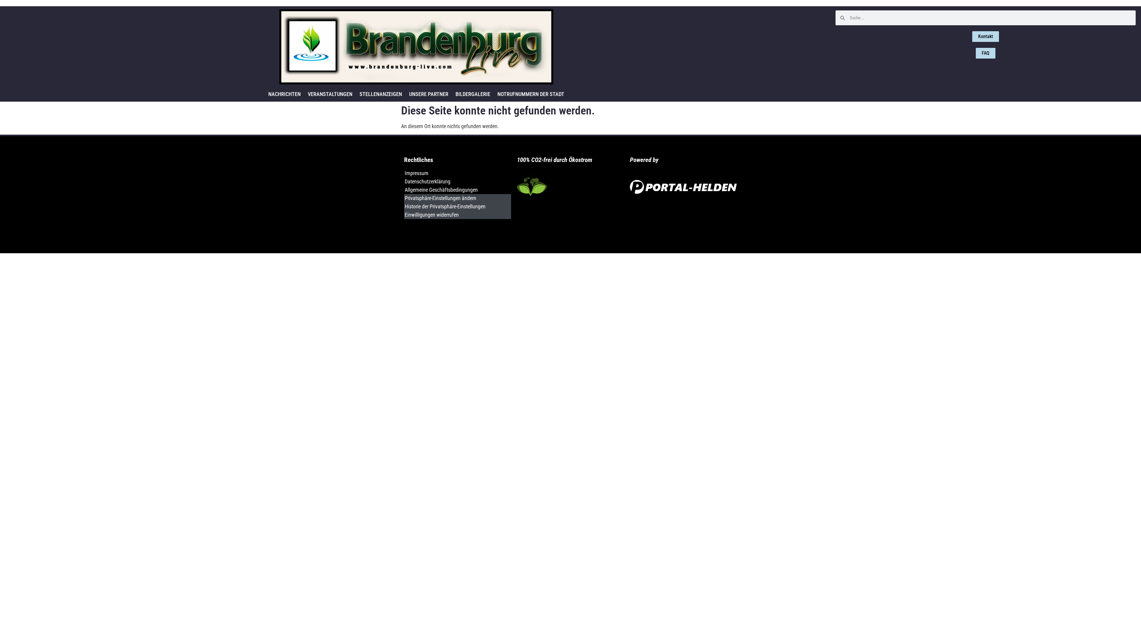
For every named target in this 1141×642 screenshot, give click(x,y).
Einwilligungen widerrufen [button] (432, 215)
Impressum (416, 173)
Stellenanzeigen (381, 94)
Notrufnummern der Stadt (530, 94)
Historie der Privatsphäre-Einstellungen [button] (445, 206)
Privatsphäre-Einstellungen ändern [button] (440, 198)
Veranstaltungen (330, 94)
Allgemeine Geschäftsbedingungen (441, 190)
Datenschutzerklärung (427, 181)
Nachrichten (284, 94)
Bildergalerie (473, 94)
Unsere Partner (428, 94)
